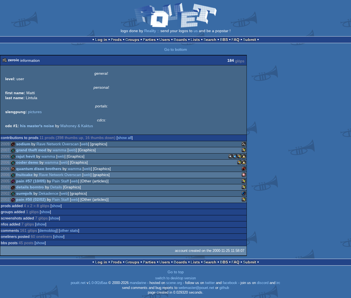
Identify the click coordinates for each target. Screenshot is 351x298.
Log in (101, 39)
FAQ (235, 39)
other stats (69, 230)
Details (56, 187)
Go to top (176, 272)
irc (278, 283)
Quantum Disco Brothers (38, 168)
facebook (230, 283)
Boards (180, 39)
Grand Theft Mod (31, 150)
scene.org (174, 283)
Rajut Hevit (25, 156)
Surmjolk (24, 193)
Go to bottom (175, 49)
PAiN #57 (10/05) (31, 181)
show (56, 206)
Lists (195, 39)
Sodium (23, 144)
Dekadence (48, 193)
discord (262, 283)
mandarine (138, 283)
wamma (59, 150)
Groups (132, 39)
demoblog (47, 230)
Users (164, 39)
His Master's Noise (37, 126)
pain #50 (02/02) (31, 199)
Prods (116, 39)
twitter (210, 283)
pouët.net (78, 283)
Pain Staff (60, 181)
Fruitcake (24, 174)
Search (209, 39)
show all (125, 137)
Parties (149, 39)
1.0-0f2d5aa (98, 283)
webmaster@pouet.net (196, 288)
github (224, 288)
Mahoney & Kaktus (76, 126)
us (196, 31)
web (84, 144)
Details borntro (30, 187)
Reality (150, 31)
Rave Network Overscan (57, 144)
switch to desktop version (175, 278)
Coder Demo (27, 162)
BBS (224, 39)
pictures (35, 112)
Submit (249, 39)
